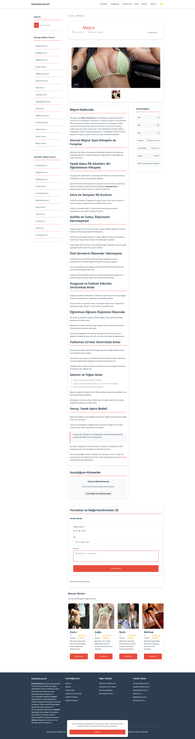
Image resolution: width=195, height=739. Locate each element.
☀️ (161, 4)
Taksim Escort (41, 129)
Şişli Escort (40, 108)
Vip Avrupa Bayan (106, 690)
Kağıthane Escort (42, 115)
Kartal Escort (41, 207)
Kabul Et (97, 732)
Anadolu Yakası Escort (141, 687)
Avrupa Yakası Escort (141, 683)
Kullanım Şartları (71, 700)
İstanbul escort (40, 4)
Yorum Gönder (116, 568)
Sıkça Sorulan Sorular (73, 693)
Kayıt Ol (153, 4)
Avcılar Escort (41, 136)
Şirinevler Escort (42, 122)
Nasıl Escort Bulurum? (107, 683)
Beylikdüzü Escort (42, 74)
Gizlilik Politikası (71, 697)
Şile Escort (40, 228)
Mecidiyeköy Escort (43, 102)
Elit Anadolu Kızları (106, 693)
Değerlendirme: (79, 527)
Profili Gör (79, 656)
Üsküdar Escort (42, 235)
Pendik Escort (41, 186)
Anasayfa (103, 4)
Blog (136, 4)
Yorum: (76, 548)
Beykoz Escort (41, 143)
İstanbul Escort (41, 46)
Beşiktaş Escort (41, 60)
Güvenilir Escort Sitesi (107, 687)
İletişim (144, 4)
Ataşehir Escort (41, 172)
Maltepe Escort (41, 179)
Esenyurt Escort (42, 81)
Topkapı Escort (41, 95)
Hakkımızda (127, 4)
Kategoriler (115, 4)
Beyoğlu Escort (41, 53)
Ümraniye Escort (42, 193)
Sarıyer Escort (41, 67)
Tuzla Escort (40, 214)
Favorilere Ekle (152, 32)
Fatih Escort (40, 88)
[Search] (36, 25)
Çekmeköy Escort (42, 200)
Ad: (74, 537)
